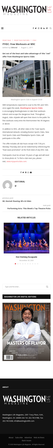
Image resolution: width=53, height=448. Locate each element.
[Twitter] (36, 28)
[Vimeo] (47, 28)
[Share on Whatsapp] (28, 172)
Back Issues (26, 440)
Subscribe (19, 437)
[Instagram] (38, 28)
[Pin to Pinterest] (25, 172)
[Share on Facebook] (20, 172)
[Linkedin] (44, 28)
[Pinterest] (41, 28)
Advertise (28, 437)
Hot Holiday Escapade (26, 257)
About (11, 437)
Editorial (14, 47)
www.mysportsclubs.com (16, 161)
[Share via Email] (31, 172)
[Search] (50, 28)
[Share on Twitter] (23, 172)
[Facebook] (33, 28)
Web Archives (39, 437)
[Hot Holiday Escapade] (26, 238)
